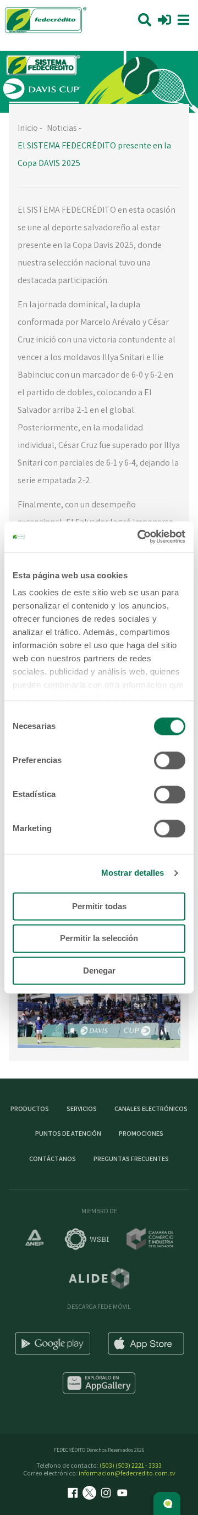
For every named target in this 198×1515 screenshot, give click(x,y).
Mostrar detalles (132, 872)
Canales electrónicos (151, 1108)
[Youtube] (124, 1494)
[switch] (169, 760)
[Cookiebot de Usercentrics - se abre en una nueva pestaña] (139, 536)
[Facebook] (74, 1494)
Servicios (82, 1108)
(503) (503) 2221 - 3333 (131, 1465)
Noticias (62, 128)
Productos (29, 1108)
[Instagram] (107, 1494)
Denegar (99, 970)
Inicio (28, 128)
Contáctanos (52, 1158)
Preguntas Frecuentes (131, 1158)
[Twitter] (90, 1494)
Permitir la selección (99, 938)
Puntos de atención (68, 1133)
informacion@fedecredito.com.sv (127, 1473)
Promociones (141, 1133)
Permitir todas (99, 906)
